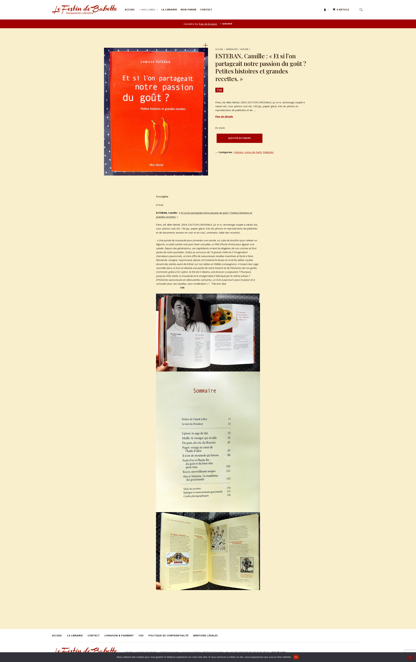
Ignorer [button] (227, 23)
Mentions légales (205, 635)
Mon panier (188, 9)
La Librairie (169, 9)
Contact (206, 9)
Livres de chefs (253, 152)
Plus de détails (224, 116)
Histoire (244, 49)
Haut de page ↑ (279, 651)
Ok (296, 657)
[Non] (410, 658)
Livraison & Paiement (119, 635)
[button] (205, 45)
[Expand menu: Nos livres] (157, 10)
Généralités (232, 49)
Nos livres (148, 9)
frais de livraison (208, 23)
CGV (141, 635)
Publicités (268, 152)
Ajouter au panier (239, 138)
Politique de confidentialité (168, 635)
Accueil (130, 9)
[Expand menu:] (328, 10)
